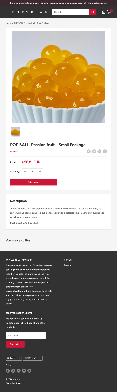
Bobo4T (14, 151)
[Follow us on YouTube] (24, 371)
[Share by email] (105, 151)
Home (8, 23)
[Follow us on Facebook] (8, 371)
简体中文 (11, 358)
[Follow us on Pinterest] (19, 371)
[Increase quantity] (40, 172)
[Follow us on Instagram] (13, 371)
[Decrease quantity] (25, 172)
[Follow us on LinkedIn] (29, 371)
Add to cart (34, 182)
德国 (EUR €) (30, 358)
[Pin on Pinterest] (94, 151)
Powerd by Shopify (14, 383)
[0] (109, 12)
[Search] (92, 12)
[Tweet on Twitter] (99, 151)
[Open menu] (7, 12)
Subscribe (15, 344)
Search (67, 265)
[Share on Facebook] (89, 151)
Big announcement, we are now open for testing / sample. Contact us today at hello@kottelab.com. (58, 3)
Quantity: (15, 171)
